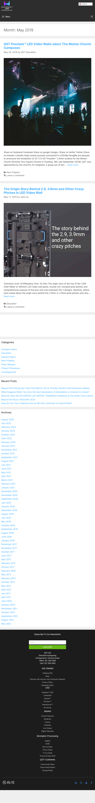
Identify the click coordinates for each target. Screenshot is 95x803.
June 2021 (6, 468)
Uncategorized (8, 372)
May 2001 (6, 623)
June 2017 (6, 555)
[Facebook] (91, 783)
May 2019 (6, 521)
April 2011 (6, 597)
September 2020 (9, 499)
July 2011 (5, 593)
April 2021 (6, 476)
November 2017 (9, 548)
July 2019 (6, 518)
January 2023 (8, 431)
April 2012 (6, 589)
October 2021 (8, 453)
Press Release (8, 364)
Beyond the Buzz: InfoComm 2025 (18, 399)
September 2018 (9, 529)
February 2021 (8, 484)
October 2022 (8, 434)
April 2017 (6, 559)
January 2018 (8, 540)
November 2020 (9, 495)
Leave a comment (15, 175)
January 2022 (8, 446)
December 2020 (9, 491)
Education (11, 303)
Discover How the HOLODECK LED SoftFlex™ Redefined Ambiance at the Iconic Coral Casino (47, 395)
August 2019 (7, 514)
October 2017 (8, 552)
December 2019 (9, 510)
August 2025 (7, 419)
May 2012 (6, 586)
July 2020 (6, 502)
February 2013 (8, 578)
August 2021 (7, 461)
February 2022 (8, 442)
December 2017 (9, 544)
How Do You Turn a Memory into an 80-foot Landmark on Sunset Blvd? (36, 403)
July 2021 (6, 465)
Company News (9, 349)
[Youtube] (86, 783)
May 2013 (6, 574)
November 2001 (9, 608)
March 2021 (7, 480)
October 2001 (8, 612)
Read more (72, 165)
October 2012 (8, 582)
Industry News (8, 357)
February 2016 (8, 571)
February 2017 (8, 563)
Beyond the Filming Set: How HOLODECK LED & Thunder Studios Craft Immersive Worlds (45, 388)
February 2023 (8, 427)
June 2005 (6, 601)
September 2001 (9, 616)
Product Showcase (10, 368)
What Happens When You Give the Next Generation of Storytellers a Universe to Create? (45, 392)
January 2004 (8, 605)
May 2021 (6, 472)
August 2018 (7, 533)
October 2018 (8, 525)
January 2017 (8, 567)
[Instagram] (81, 783)
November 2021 (9, 450)
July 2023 (6, 423)
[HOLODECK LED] (7, 5)
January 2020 (8, 506)
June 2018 (6, 536)
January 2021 (8, 487)
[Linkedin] (76, 783)
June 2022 (6, 438)
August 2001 (7, 620)
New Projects (13, 172)
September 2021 (9, 457)
